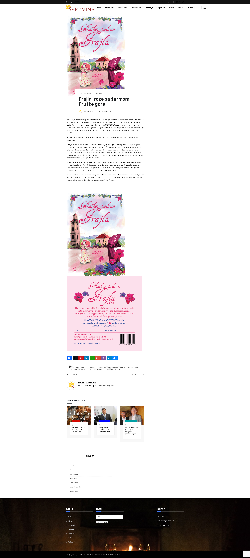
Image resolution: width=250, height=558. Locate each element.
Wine (107, 369)
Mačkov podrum (133, 367)
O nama (190, 8)
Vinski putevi (72, 555)
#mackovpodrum (79, 367)
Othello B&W (136, 8)
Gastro (180, 8)
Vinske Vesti (123, 8)
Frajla (122, 367)
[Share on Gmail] (98, 358)
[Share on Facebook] (69, 358)
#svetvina (91, 367)
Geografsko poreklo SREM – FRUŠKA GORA (105, 430)
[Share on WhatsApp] (92, 358)
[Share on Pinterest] (81, 358)
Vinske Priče (131, 421)
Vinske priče (110, 8)
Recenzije (149, 8)
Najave (171, 8)
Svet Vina (73, 369)
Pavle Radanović (88, 111)
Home (99, 8)
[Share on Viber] (103, 358)
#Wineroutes (113, 367)
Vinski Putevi (98, 369)
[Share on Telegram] (109, 358)
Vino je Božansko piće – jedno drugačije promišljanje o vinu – (131, 432)
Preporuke (160, 8)
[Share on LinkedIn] (86, 358)
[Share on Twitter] (75, 358)
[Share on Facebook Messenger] (115, 358)
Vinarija (82, 369)
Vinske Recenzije (86, 93)
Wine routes (115, 369)
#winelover (102, 367)
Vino (89, 369)
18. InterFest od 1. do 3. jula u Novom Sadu (78, 430)
